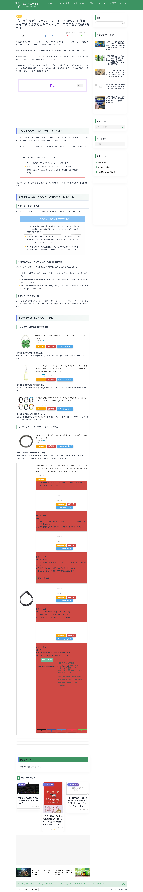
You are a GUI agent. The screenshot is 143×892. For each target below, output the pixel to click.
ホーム (49, 3)
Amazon (41, 346)
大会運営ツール (115, 3)
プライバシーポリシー (105, 167)
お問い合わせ (102, 162)
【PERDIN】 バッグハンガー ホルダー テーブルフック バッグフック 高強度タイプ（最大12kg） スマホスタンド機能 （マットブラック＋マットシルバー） (70, 586)
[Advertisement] (52, 109)
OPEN (80, 85)
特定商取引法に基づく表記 (106, 172)
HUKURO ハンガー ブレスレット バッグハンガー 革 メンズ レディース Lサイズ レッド (70, 493)
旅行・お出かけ (79, 3)
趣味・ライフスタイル (97, 3)
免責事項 (34, 889)
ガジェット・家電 (63, 3)
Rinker (43, 340)
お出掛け (19, 16)
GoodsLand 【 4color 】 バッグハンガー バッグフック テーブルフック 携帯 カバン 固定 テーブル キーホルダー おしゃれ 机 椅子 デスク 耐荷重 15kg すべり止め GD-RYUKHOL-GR (61, 369)
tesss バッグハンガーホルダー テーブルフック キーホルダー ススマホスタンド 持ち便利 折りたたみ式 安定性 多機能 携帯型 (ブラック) (70, 625)
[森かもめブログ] (27, 7)
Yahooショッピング (64, 346)
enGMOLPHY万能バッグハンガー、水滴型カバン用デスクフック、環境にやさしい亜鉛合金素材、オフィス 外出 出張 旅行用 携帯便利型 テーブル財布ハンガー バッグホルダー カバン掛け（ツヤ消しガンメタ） (61, 468)
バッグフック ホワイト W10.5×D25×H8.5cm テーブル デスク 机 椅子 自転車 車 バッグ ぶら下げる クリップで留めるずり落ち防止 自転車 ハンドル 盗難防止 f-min (70, 534)
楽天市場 (51, 346)
